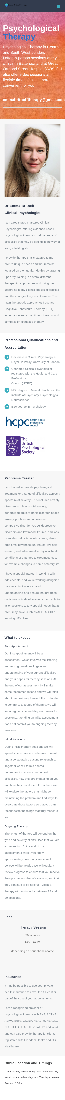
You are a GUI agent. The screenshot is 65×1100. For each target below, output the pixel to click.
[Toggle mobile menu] (58, 6)
